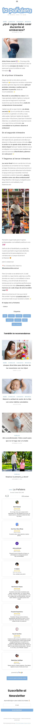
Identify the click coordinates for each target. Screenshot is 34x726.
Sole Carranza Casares (17, 586)
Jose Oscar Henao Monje (17, 529)
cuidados (27, 316)
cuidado (19, 316)
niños (24, 320)
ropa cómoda (16, 324)
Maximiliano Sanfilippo (17, 660)
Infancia (28, 21)
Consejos (11, 21)
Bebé (5, 316)
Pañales (17, 435)
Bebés (5, 21)
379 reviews (25, 496)
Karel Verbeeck (17, 506)
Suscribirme (17, 710)
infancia (17, 320)
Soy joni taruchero (17, 633)
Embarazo (9, 320)
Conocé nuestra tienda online (17, 678)
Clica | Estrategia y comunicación (23, 723)
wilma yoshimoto (17, 548)
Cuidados (20, 21)
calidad (11, 316)
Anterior (5, 306)
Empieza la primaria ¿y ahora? (17, 477)
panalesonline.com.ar (11, 268)
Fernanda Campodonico (17, 611)
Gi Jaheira (16, 568)
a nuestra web (21, 296)
